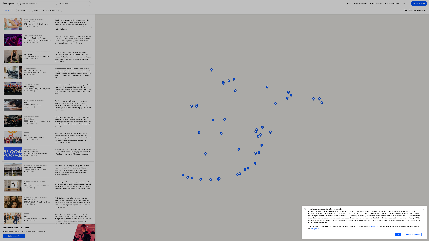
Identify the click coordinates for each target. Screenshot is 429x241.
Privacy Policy (314, 229)
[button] (423, 209)
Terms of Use (375, 226)
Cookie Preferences (412, 234)
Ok (398, 234)
